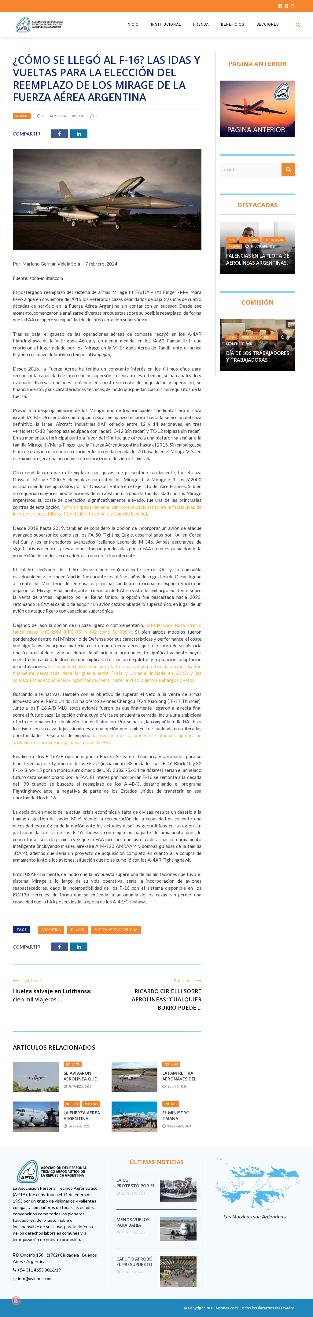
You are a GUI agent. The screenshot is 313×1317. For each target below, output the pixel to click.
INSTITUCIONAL (166, 24)
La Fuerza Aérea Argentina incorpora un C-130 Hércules (83, 1121)
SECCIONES (267, 24)
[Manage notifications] (16, 1301)
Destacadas (274, 240)
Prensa (234, 246)
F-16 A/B (77, 930)
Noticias (21, 116)
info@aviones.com (35, 1278)
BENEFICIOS (232, 24)
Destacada (249, 240)
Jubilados (249, 337)
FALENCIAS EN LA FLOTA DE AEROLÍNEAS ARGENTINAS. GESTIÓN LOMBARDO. (257, 262)
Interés (72, 1104)
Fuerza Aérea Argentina (115, 930)
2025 (232, 240)
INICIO (133, 24)
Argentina (51, 930)
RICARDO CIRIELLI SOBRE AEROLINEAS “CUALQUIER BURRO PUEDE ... (166, 999)
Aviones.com (226, 1308)
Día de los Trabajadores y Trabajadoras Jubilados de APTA (257, 360)
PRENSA (201, 24)
